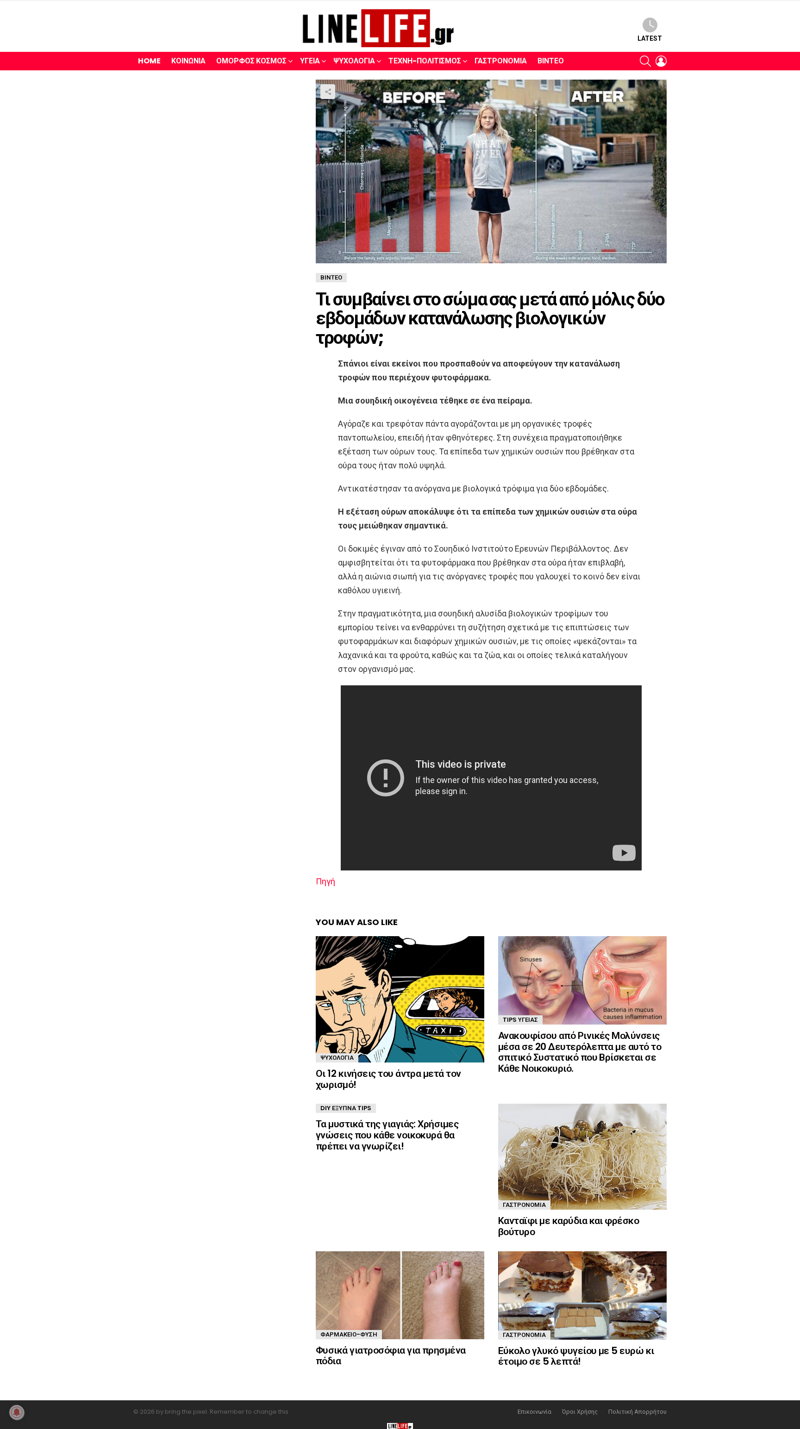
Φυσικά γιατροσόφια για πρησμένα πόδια (391, 1355)
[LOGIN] (661, 61)
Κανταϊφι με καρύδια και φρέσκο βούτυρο (568, 1226)
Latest (650, 38)
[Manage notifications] (16, 1412)
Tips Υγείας (520, 1019)
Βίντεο (551, 61)
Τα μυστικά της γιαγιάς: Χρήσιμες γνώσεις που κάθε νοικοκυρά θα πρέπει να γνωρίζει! (387, 1134)
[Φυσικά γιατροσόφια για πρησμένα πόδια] (400, 1295)
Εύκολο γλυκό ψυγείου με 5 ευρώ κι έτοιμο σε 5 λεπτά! (576, 1356)
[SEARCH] (645, 61)
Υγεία (310, 61)
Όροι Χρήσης (580, 1412)
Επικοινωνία (534, 1412)
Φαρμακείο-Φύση (348, 1334)
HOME (149, 61)
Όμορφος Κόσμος (251, 61)
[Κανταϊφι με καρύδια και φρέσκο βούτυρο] (582, 1157)
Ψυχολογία (354, 61)
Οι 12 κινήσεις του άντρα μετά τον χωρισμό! (388, 1079)
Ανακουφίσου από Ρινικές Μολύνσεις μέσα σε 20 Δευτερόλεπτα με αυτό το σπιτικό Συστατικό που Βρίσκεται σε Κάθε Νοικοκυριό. (579, 1052)
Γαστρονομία (501, 61)
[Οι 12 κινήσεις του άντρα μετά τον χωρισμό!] (400, 999)
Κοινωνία (188, 61)
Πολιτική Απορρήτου (637, 1412)
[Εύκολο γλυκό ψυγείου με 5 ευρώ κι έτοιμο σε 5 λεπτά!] (582, 1295)
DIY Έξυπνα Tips (345, 1108)
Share (327, 91)
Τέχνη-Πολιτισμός (424, 61)
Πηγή (325, 881)
